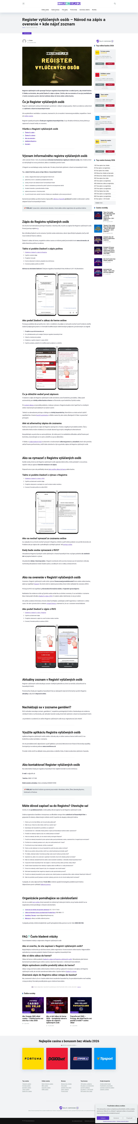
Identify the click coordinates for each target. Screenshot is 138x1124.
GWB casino (45, 1089)
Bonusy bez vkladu (66, 1084)
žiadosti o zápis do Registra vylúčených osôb (57, 959)
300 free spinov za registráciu (102, 193)
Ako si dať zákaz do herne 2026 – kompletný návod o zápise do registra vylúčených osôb (56, 1019)
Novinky (94, 10)
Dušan (31, 40)
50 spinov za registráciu (87, 1086)
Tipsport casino (105, 117)
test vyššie (36, 902)
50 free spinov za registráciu (102, 168)
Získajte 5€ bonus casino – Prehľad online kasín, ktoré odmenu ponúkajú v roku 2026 (109, 250)
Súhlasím (103, 1118)
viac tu (79, 987)
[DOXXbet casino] (97, 76)
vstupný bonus (51, 603)
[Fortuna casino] (97, 54)
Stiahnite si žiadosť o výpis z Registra (35, 612)
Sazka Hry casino (106, 140)
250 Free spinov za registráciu (102, 188)
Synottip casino (46, 1087)
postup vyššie (67, 544)
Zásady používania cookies (109, 1121)
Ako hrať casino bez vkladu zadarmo (109, 259)
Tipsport (36, 584)
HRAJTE (110, 63)
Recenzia (100, 63)
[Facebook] (23, 3)
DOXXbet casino (105, 73)
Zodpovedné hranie (105, 1084)
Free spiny (65, 10)
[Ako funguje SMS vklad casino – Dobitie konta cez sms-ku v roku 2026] (33, 1005)
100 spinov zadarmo (86, 1084)
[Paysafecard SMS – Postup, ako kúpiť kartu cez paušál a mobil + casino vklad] (81, 1005)
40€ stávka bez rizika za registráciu (104, 183)
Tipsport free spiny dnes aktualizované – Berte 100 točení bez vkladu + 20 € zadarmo (109, 228)
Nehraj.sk (28, 918)
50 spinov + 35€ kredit (87, 1089)
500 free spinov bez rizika (101, 178)
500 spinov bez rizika (86, 1091)
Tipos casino (104, 94)
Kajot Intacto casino (47, 1084)
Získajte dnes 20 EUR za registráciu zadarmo (109, 238)
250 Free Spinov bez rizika (101, 191)
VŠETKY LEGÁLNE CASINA (69, 1045)
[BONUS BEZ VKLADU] (69, 3)
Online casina (45, 10)
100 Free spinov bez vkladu (101, 165)
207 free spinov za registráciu (102, 186)
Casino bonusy (55, 10)
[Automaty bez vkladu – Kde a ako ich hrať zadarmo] (98, 276)
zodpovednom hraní (35, 442)
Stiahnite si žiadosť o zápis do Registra (36, 252)
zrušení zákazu (29, 405)
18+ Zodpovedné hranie (77, 1121)
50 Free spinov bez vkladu (101, 170)
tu (37, 228)
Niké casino (45, 1086)
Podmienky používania (106, 1086)
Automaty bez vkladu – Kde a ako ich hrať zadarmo (108, 271)
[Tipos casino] (97, 97)
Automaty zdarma (85, 10)
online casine (29, 116)
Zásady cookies (104, 1089)
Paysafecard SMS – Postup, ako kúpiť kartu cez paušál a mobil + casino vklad (81, 1019)
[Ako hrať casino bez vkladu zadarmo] (98, 266)
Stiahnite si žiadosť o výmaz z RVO (34, 478)
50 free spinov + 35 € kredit (102, 199)
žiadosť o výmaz (71, 971)
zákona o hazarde (58, 199)
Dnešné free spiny (66, 1087)
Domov (23, 27)
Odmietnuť (116, 1118)
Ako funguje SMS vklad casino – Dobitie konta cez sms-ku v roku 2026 (32, 1018)
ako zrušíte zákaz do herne (57, 469)
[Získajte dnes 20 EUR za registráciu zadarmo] (98, 243)
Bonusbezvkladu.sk (30, 1120)
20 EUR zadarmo (85, 1087)
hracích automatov (42, 415)
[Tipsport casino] (97, 119)
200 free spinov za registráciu (102, 181)
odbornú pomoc (46, 884)
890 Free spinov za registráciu (102, 196)
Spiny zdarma (65, 1089)
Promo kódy (73, 10)
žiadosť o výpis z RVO (45, 596)
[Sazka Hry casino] (97, 143)
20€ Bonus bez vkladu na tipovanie (103, 173)
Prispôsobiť (129, 1118)
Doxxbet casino (26, 1087)
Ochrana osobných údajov (123, 1121)
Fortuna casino (105, 51)
